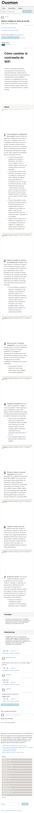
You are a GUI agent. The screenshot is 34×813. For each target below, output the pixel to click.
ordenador (8, 764)
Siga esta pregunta (19, 35)
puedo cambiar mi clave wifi (9, 750)
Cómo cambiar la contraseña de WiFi (15, 57)
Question (7, 762)
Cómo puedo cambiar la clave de (8, 27)
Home (3, 8)
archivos (7, 787)
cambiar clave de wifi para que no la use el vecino (14, 745)
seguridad (7, 767)
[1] (9, 198)
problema (7, 769)
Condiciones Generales (10, 810)
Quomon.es (23, 2)
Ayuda (19, 810)
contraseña (8, 792)
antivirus (7, 777)
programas (7, 790)
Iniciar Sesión (11, 8)
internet (7, 759)
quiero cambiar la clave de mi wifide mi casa (13, 752)
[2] (8, 285)
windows (7, 774)
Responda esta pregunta (10, 37)
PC (5, 782)
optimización (8, 772)
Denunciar (22, 37)
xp (5, 795)
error (6, 785)
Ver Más (4, 797)
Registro (20, 8)
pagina (6, 780)
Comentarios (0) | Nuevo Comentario (10, 30)
